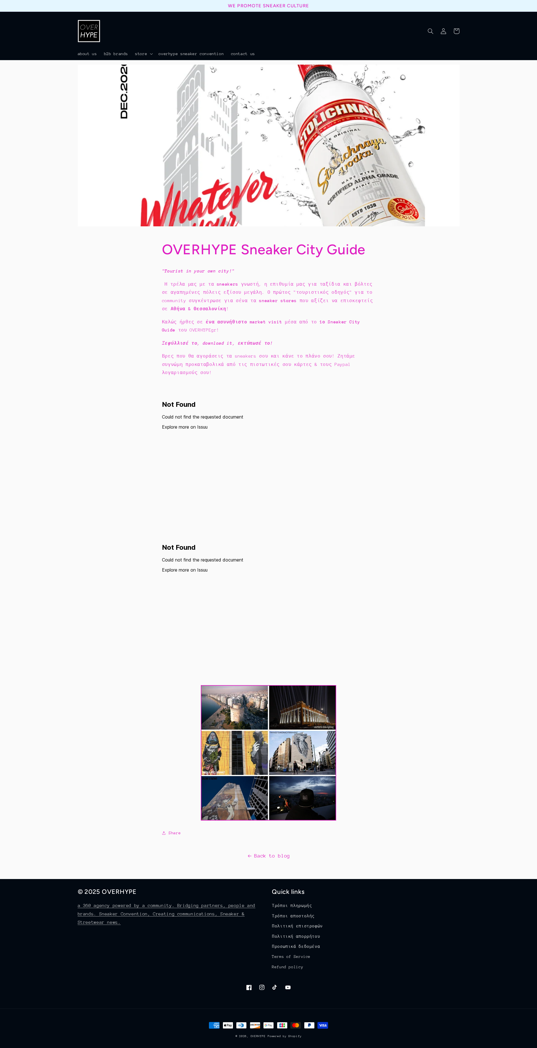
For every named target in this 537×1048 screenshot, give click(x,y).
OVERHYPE (258, 1036)
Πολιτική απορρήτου (296, 936)
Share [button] (175, 833)
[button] (143, 54)
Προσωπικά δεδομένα (296, 946)
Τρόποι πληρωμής (292, 905)
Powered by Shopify (285, 1036)
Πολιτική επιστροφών (297, 926)
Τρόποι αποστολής (293, 916)
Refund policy (287, 967)
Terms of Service (291, 956)
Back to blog (272, 856)
